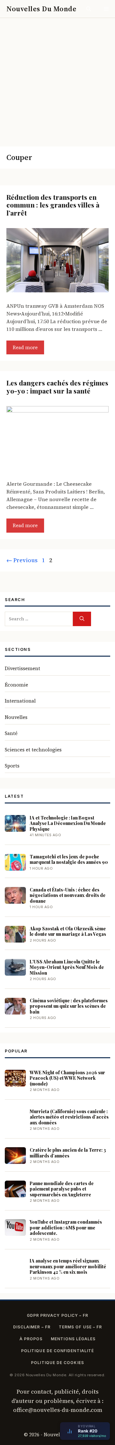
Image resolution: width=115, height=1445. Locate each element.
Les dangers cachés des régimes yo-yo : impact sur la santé (57, 386)
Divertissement (22, 668)
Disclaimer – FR (31, 1327)
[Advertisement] (57, 79)
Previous (21, 560)
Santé (11, 733)
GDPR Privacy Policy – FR (57, 1315)
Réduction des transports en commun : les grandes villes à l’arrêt (52, 204)
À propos (31, 1338)
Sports (12, 765)
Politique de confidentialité (57, 1350)
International (20, 700)
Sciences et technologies (33, 749)
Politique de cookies (57, 1362)
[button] (88, 9)
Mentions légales (73, 1338)
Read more (25, 347)
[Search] (82, 619)
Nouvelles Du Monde (41, 8)
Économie (16, 684)
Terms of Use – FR (80, 1327)
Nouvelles (16, 717)
